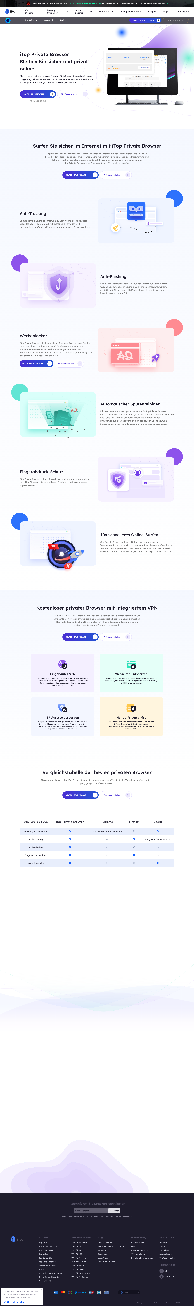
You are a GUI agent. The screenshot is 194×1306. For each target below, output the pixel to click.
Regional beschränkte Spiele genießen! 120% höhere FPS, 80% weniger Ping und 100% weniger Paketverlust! (99, 3)
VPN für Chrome (78, 1262)
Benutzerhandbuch (139, 1250)
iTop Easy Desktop (47, 1250)
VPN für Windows (79, 1242)
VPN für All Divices (79, 1277)
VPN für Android (78, 1258)
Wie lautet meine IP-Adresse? (111, 1246)
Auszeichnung (165, 1254)
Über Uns (163, 1242)
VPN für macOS (78, 1246)
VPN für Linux (77, 1269)
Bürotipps (102, 1254)
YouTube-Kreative (167, 1258)
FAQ (133, 1246)
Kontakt (162, 1246)
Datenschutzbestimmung (22, 1297)
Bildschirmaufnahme (107, 1262)
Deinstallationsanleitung (142, 1258)
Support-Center (138, 1242)
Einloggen (183, 11)
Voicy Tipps (103, 1258)
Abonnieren (114, 1211)
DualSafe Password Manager (52, 1273)
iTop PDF (42, 1269)
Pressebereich (165, 1250)
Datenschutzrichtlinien (162, 1303)
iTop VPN (43, 1242)
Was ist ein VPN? (105, 1242)
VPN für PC (76, 1250)
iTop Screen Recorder (48, 1246)
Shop (165, 11)
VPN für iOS (76, 1254)
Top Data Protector (47, 1265)
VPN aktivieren (138, 1254)
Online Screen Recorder (49, 1277)
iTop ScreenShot (46, 1258)
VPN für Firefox (78, 1265)
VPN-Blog (102, 1250)
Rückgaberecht (142, 1303)
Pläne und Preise (46, 1281)
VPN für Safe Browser (81, 1273)
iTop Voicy (43, 1254)
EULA (178, 1303)
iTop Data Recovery (47, 1262)
